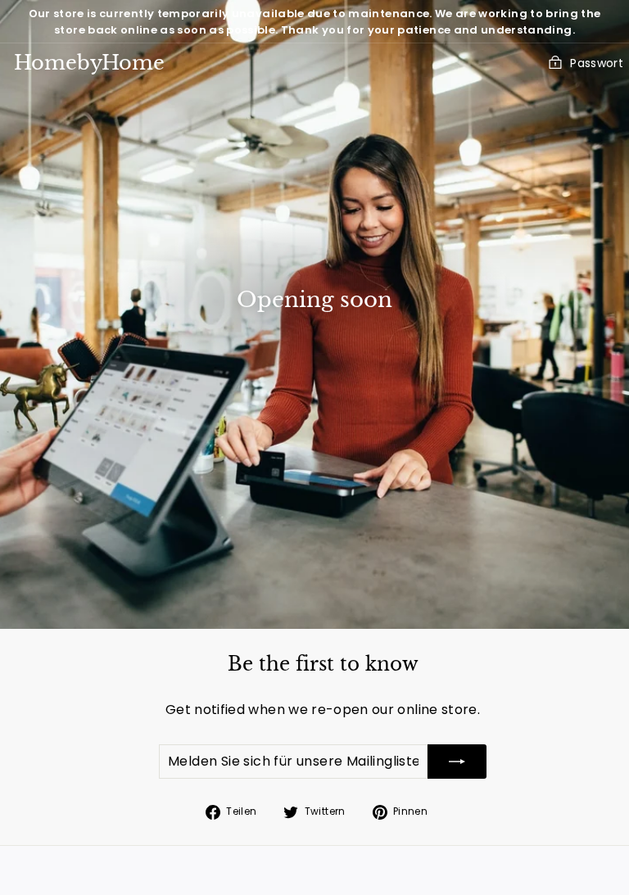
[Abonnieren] (457, 761)
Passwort (596, 63)
